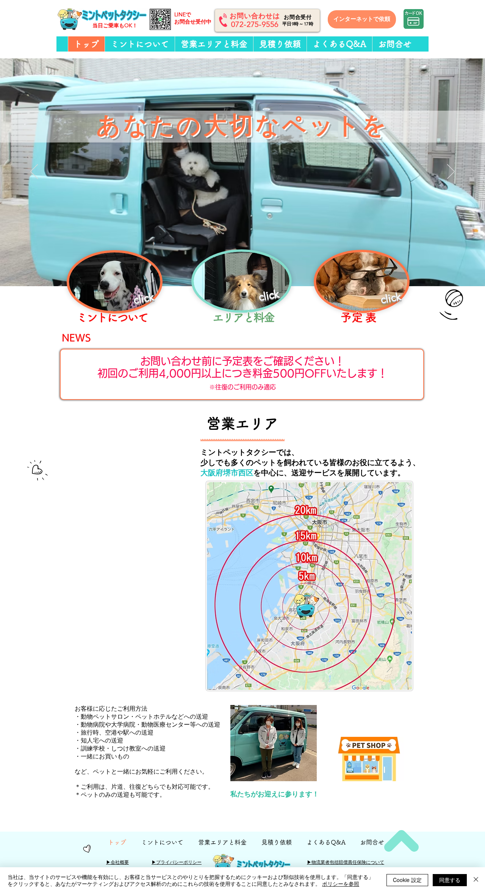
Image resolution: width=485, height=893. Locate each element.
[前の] (34, 172)
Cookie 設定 (407, 880)
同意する (449, 880)
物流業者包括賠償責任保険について (345, 862)
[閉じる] (475, 880)
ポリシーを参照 (340, 883)
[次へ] (451, 172)
